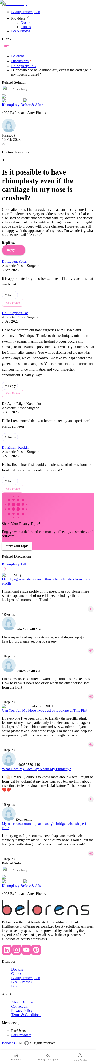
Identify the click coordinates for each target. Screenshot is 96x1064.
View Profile (13, 488)
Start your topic (17, 546)
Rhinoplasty (19, 870)
